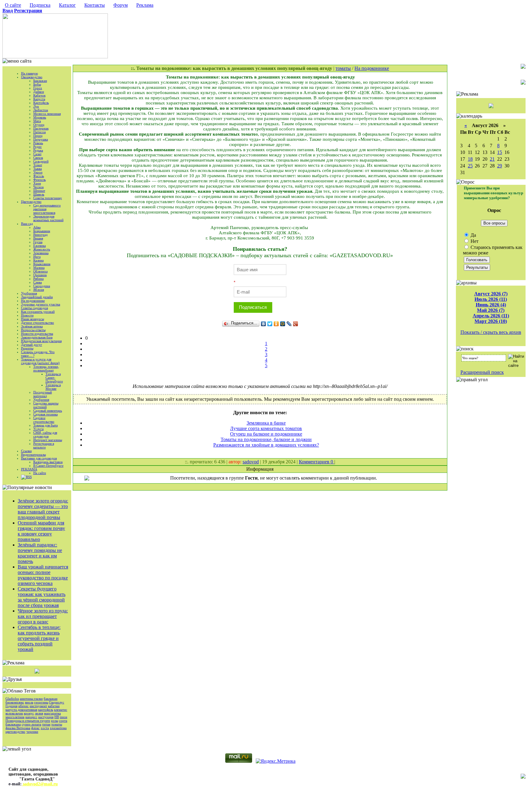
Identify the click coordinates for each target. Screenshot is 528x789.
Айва (37, 227)
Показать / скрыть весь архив (490, 332)
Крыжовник (41, 264)
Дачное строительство (37, 322)
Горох (37, 88)
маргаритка (52, 713)
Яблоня (38, 289)
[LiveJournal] (289, 324)
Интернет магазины (47, 440)
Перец (37, 135)
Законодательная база (37, 337)
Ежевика (39, 245)
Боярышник (41, 231)
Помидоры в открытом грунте (28, 720)
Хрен (37, 183)
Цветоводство (31, 201)
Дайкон (38, 91)
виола (29, 702)
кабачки (54, 706)
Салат (37, 154)
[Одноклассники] (276, 324)
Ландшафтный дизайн (37, 297)
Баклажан (40, 80)
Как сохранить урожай (38, 311)
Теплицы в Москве (53, 386)
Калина (38, 260)
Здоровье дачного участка (40, 304)
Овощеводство (31, 77)
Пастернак (41, 128)
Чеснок (38, 187)
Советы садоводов (34, 308)
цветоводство (15, 731)
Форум (120, 5)
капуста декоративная (21, 709)
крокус (29, 713)
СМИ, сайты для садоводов (45, 434)
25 (470, 165)
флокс (35, 728)
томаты (56, 724)
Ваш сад (27, 223)
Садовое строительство (43, 419)
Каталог (67, 5)
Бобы (37, 84)
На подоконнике (33, 300)
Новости (27, 315)
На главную (29, 73)
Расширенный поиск (482, 372)
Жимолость (41, 249)
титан (46, 724)
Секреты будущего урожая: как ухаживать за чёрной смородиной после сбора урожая (41, 597)
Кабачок (39, 95)
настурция (45, 717)
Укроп (37, 172)
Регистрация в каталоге (43, 445)
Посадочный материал (42, 394)
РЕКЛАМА (29, 469)
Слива (37, 282)
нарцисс (31, 717)
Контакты (94, 5)
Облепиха (40, 271)
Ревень (38, 143)
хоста (45, 728)
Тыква (37, 168)
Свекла (38, 157)
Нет (474, 241)
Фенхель (39, 179)
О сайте (13, 5)
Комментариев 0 (316, 461)
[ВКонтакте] (263, 324)
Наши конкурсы (32, 319)
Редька (38, 150)
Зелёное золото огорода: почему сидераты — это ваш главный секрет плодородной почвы (43, 509)
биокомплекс (15, 702)
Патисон (39, 132)
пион (63, 717)
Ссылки (26, 451)
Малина (39, 267)
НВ (56, 717)
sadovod (251, 461)
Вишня (38, 238)
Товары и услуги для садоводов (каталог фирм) (40, 361)
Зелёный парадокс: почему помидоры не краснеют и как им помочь (40, 553)
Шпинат (39, 190)
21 (492, 159)
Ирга (37, 256)
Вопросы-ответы (33, 330)
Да (472, 235)
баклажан (50, 698)
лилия (39, 713)
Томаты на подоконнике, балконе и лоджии (266, 439)
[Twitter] (270, 324)
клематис (60, 709)
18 (470, 159)
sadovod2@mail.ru (40, 784)
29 (499, 165)
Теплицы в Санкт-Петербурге (54, 377)
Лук (36, 106)
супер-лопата (31, 724)
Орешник (40, 275)
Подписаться (253, 307)
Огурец (38, 124)
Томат (37, 165)
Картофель (41, 102)
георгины (41, 702)
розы (54, 720)
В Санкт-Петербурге (48, 465)
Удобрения (29, 293)
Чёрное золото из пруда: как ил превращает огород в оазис (43, 616)
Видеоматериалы (33, 454)
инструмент (38, 706)
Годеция (11, 706)
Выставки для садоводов (39, 458)
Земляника (41, 253)
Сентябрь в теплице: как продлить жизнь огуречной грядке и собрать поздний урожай (39, 638)
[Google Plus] (295, 324)
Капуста (39, 99)
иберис (23, 706)
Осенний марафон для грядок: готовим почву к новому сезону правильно (41, 531)
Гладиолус (56, 702)
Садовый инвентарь (47, 410)
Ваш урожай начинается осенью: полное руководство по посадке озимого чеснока (43, 575)
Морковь (39, 117)
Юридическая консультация (41, 341)
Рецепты (27, 348)
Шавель (38, 194)
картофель (45, 709)
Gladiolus (12, 698)
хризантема (58, 728)
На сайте (39, 473)
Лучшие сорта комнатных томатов (266, 428)
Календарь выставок (48, 462)
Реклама (144, 5)
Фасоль (38, 176)
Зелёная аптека (32, 326)
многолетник (15, 717)
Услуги (38, 429)
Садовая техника (45, 414)
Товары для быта (45, 425)
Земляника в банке (266, 423)
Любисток (40, 110)
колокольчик (14, 713)
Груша (37, 242)
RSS (29, 477)
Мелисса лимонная (47, 113)
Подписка (40, 5)
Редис (37, 146)
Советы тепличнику (47, 198)
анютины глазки (31, 698)
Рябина (38, 278)
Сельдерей (41, 161)
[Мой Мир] (283, 324)
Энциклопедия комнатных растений (48, 218)
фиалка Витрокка (18, 728)
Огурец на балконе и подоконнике (266, 434)
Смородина (41, 286)
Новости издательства (37, 333)
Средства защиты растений (45, 405)
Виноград (40, 234)
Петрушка (40, 139)
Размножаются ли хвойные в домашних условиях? (266, 444)
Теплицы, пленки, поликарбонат (46, 368)
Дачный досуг (31, 344)
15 (499, 152)
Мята (37, 121)
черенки (32, 731)
